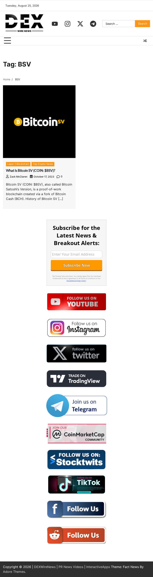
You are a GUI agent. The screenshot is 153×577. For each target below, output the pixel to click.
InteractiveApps (98, 567)
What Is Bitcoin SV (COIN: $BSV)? (30, 170)
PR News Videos (71, 567)
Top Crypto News (43, 164)
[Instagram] (67, 24)
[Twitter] (80, 24)
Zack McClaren (18, 176)
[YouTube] (55, 24)
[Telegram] (93, 24)
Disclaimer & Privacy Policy (76, 280)
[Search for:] (118, 23)
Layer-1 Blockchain (18, 164)
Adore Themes (14, 572)
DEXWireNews (45, 567)
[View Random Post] (145, 41)
